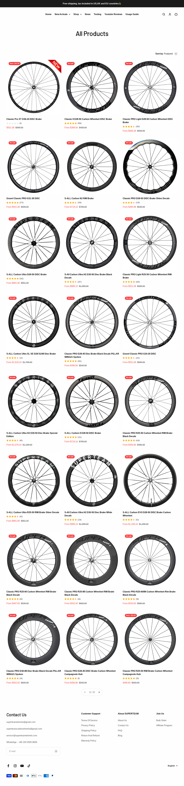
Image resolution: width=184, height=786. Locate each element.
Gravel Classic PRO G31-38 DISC (23, 198)
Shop (76, 14)
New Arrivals (61, 14)
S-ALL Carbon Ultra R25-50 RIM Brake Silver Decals (32, 512)
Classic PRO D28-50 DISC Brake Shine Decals (146, 198)
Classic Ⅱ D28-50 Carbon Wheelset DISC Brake (88, 119)
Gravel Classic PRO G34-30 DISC (139, 354)
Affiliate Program (164, 725)
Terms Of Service (89, 720)
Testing (97, 14)
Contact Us (123, 725)
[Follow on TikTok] (29, 766)
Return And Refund (90, 735)
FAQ (120, 730)
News (88, 14)
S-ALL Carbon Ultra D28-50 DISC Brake (26, 274)
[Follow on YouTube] (22, 766)
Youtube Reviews (113, 14)
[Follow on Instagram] (15, 766)
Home (48, 14)
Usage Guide (132, 14)
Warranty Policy (88, 741)
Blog (120, 735)
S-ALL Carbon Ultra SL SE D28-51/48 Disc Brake (31, 354)
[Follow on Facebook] (8, 766)
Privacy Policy (88, 725)
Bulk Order (161, 720)
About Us (122, 720)
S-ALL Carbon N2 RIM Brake (79, 198)
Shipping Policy (88, 730)
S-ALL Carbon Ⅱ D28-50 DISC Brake (83, 433)
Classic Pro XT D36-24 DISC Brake (24, 119)
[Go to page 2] (99, 692)
